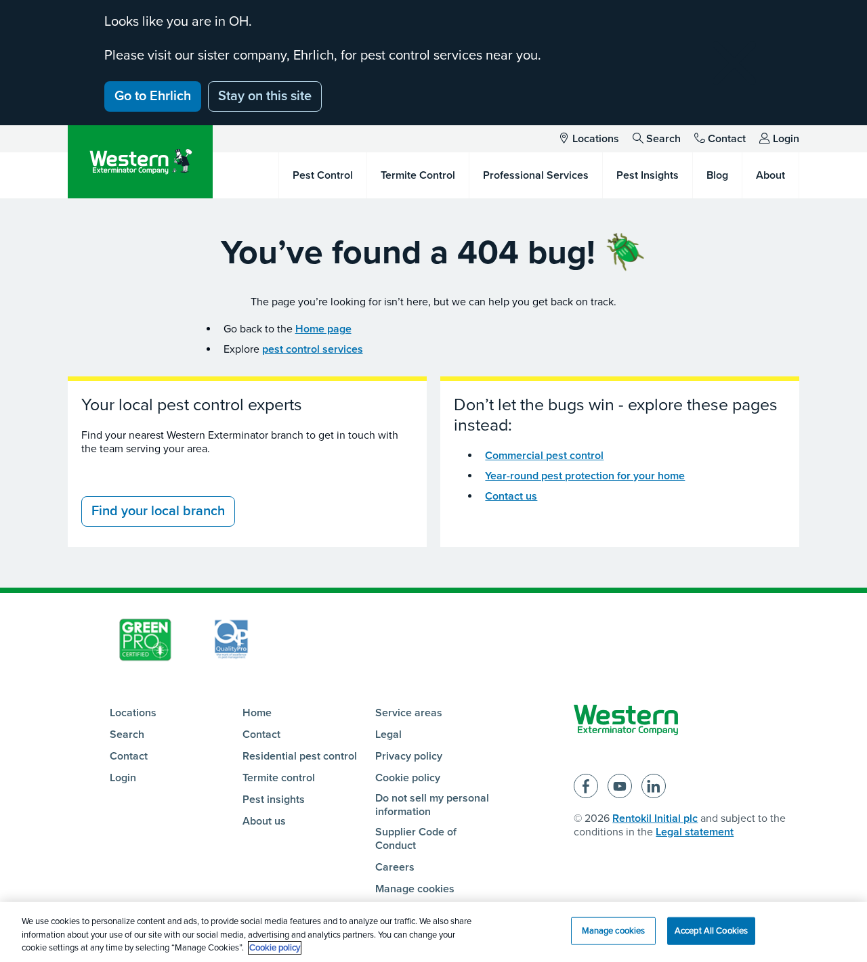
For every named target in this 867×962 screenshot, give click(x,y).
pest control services (312, 349)
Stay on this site (265, 96)
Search (663, 139)
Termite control (278, 778)
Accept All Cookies (711, 930)
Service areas (408, 713)
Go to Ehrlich (152, 96)
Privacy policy (408, 756)
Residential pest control (299, 756)
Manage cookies (414, 889)
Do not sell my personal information (432, 804)
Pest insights (273, 799)
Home (257, 713)
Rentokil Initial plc (655, 818)
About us (264, 821)
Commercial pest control (544, 455)
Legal (388, 734)
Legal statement (695, 832)
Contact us (511, 496)
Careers (395, 867)
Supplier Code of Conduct (416, 838)
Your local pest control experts (191, 405)
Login (786, 139)
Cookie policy (407, 778)
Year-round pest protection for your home (585, 476)
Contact (727, 139)
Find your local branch (158, 511)
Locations (595, 139)
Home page (323, 329)
